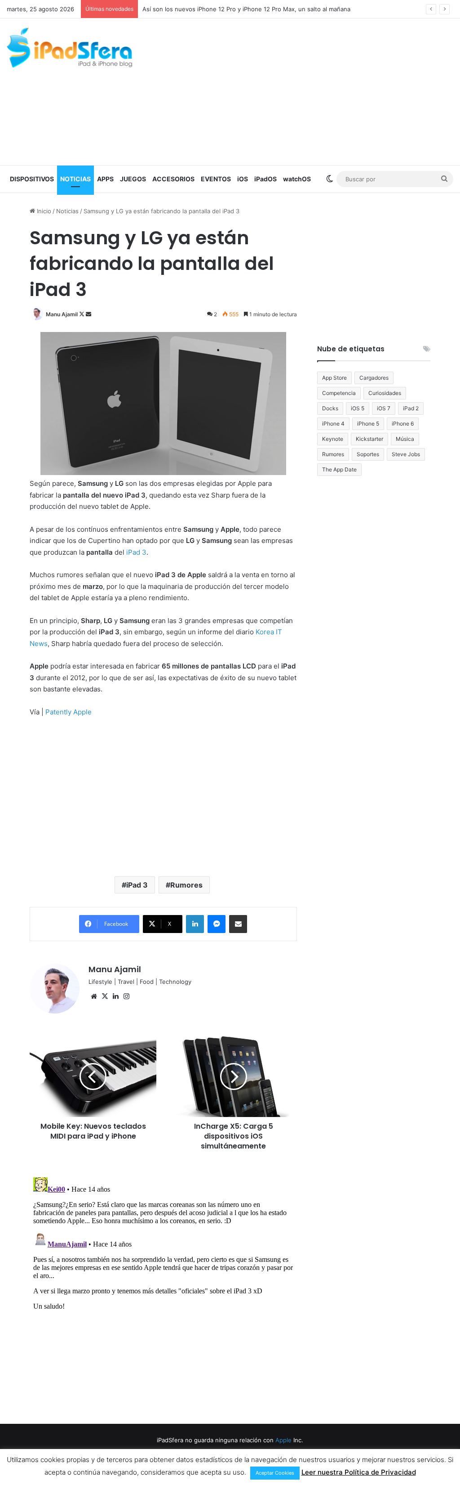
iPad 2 (411, 408)
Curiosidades (384, 393)
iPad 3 (137, 884)
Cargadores (374, 377)
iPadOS (265, 179)
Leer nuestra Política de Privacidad (358, 1472)
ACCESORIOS (173, 179)
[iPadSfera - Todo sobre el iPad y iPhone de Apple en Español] (70, 47)
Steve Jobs (406, 454)
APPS (105, 179)
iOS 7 (383, 408)
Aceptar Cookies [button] (275, 1473)
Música (405, 438)
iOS (242, 179)
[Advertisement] (310, 90)
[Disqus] (163, 1286)
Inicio (43, 211)
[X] (104, 996)
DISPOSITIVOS (32, 179)
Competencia (339, 393)
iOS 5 (357, 408)
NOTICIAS (75, 179)
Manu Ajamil (62, 314)
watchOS (297, 179)
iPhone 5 (368, 423)
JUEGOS (133, 179)
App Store (334, 377)
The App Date (339, 469)
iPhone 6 (403, 423)
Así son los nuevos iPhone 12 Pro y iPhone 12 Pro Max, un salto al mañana (246, 9)
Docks (330, 408)
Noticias (67, 211)
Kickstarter (369, 438)
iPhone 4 (333, 423)
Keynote (332, 438)
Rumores (186, 884)
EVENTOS (216, 179)
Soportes (368, 454)
